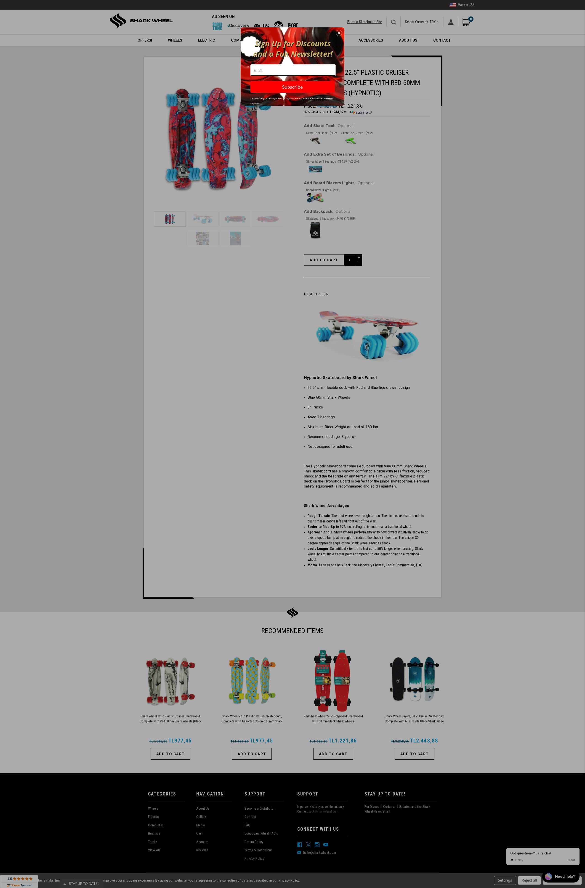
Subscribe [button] (292, 87)
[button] (339, 33)
